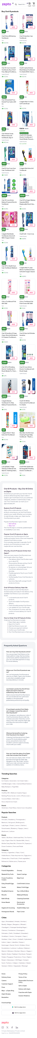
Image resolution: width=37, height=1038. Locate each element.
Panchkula (22, 954)
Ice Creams (5, 781)
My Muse (9, 837)
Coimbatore (11, 930)
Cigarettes (11, 852)
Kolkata (22, 945)
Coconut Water (6, 799)
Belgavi (9, 924)
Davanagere (20, 930)
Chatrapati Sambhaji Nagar (18, 927)
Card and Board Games (24, 784)
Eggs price (27, 855)
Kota (27, 945)
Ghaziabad (24, 933)
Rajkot (29, 957)
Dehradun (5, 933)
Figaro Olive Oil (10, 840)
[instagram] (4, 1027)
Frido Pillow (12, 808)
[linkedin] (18, 1027)
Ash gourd (11, 822)
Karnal (12, 945)
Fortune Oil (20, 843)
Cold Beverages (6, 784)
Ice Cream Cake (22, 781)
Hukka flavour (6, 855)
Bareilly (4, 924)
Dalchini (23, 825)
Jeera (25, 828)
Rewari (4, 960)
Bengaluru (16, 924)
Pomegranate (20, 820)
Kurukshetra (5, 948)
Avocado (4, 820)
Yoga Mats (15, 787)
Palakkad (14, 954)
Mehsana (10, 951)
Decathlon (29, 808)
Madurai (26, 948)
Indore (4, 942)
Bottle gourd (20, 822)
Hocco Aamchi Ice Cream (9, 802)
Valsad (28, 963)
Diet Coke (15, 799)
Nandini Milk (20, 840)
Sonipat (25, 960)
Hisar (10, 939)
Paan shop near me (17, 855)
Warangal (25, 966)
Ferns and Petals (18, 846)
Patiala (4, 957)
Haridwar (4, 939)
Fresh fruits (14, 858)
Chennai (4, 930)
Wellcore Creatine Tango (18, 793)
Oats (14, 784)
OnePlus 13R (5, 793)
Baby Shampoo (6, 787)
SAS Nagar (18, 960)
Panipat (28, 954)
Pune (24, 957)
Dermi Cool (20, 808)
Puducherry (17, 957)
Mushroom (5, 831)
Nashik (4, 954)
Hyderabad (27, 939)
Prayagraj (10, 957)
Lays (3, 840)
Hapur (25, 936)
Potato (12, 825)
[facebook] (13, 1027)
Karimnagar (5, 945)
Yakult (3, 837)
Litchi (18, 796)
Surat (3, 963)
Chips (17, 852)
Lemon (17, 825)
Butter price (13, 861)
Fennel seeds (6, 828)
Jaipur (9, 942)
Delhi (10, 933)
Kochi (17, 945)
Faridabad (17, 933)
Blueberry (14, 828)
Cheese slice (5, 858)
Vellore (10, 966)
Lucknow (13, 948)
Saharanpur (10, 960)
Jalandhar (15, 942)
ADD (13, 27)
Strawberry (11, 820)
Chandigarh (5, 927)
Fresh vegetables (24, 858)
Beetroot (4, 822)
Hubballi (20, 939)
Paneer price (22, 861)
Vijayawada (17, 966)
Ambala (17, 921)
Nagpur (29, 951)
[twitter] (8, 1027)
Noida (9, 954)
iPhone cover (25, 796)
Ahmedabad (9, 921)
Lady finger (5, 825)
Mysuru (23, 951)
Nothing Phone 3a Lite (8, 796)
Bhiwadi (23, 924)
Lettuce (12, 831)
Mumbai (16, 951)
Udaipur (15, 963)
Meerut (4, 951)
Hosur (15, 939)
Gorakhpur (5, 936)
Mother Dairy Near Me (8, 843)
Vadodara (22, 963)
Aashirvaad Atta (18, 837)
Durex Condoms (7, 846)
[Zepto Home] (6, 4)
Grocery (4, 852)
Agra (3, 921)
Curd (21, 852)
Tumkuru (9, 963)
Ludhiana (20, 948)
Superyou (28, 843)
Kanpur (21, 942)
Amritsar (23, 921)
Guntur (11, 936)
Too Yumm (28, 837)
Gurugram (18, 936)
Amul (27, 840)
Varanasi (4, 966)
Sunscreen (13, 781)
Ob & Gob (5, 808)
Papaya (20, 828)
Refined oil (5, 861)
